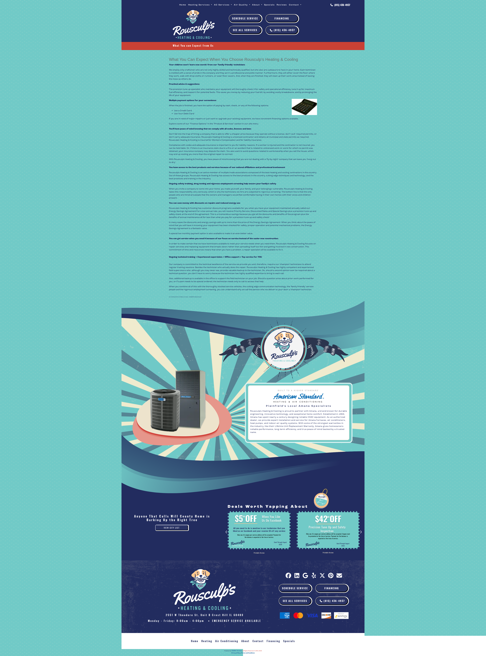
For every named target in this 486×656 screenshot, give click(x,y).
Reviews (282, 5)
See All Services (245, 30)
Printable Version (259, 552)
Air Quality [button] (241, 5)
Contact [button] (294, 5)
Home (182, 5)
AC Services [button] (222, 5)
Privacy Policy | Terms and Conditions (243, 653)
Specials (269, 5)
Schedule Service (245, 18)
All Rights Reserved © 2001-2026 (252, 650)
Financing (282, 18)
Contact (258, 641)
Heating (206, 641)
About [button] (256, 5)
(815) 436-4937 (342, 5)
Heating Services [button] (199, 5)
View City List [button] (172, 527)
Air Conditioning (226, 641)
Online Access (237, 651)
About (245, 641)
